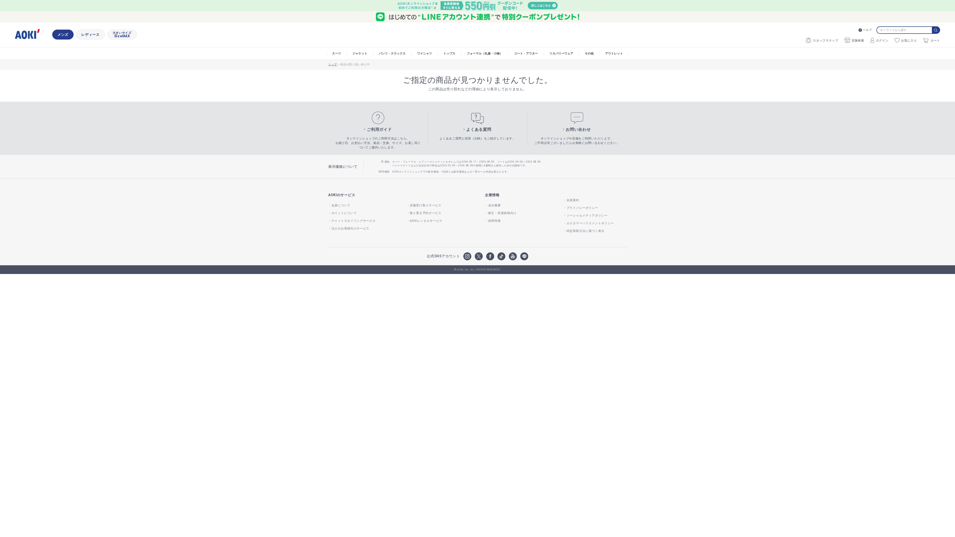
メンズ (62, 35)
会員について (341, 205)
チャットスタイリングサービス (354, 221)
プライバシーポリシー (582, 208)
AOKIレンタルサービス (426, 221)
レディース (90, 35)
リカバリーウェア (561, 53)
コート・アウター (526, 53)
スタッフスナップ (825, 40)
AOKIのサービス (341, 195)
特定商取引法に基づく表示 (585, 231)
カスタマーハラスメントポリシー (590, 223)
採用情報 (494, 221)
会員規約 (573, 200)
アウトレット (614, 53)
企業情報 (492, 195)
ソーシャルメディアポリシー (587, 215)
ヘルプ (867, 30)
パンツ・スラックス (392, 53)
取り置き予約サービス (425, 213)
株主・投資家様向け (502, 213)
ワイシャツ (424, 53)
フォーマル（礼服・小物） (485, 53)
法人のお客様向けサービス (350, 228)
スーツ (336, 53)
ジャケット (359, 53)
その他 (589, 53)
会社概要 (494, 205)
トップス (449, 53)
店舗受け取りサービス (425, 205)
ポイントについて (344, 213)
